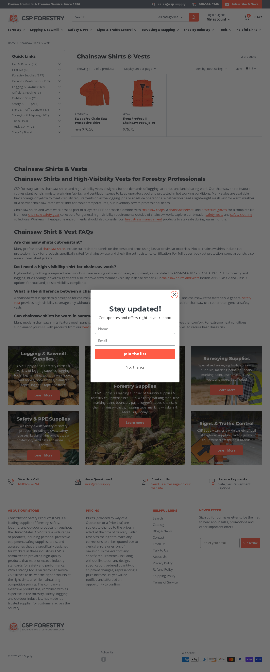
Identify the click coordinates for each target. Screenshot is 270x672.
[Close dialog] (174, 294)
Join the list (135, 354)
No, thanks (135, 367)
